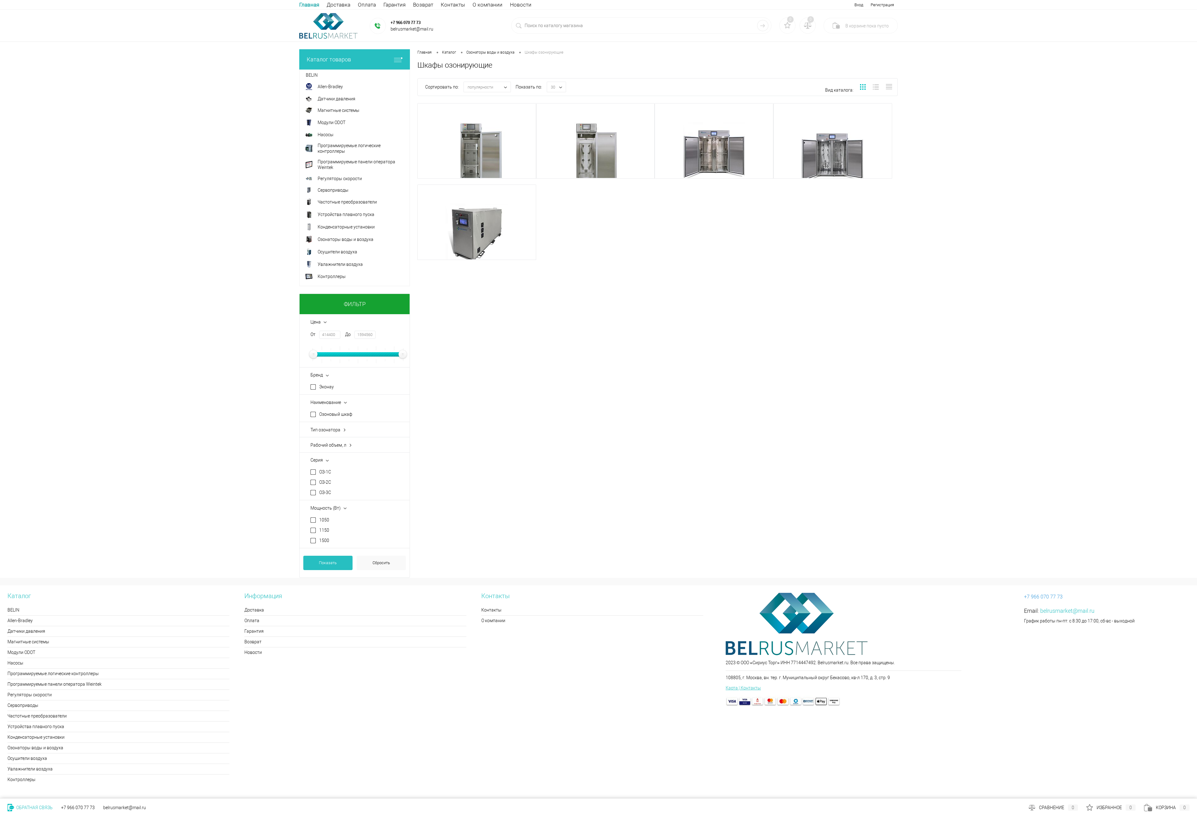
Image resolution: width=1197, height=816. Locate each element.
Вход (858, 4)
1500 (324, 540)
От (312, 334)
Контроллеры (21, 779)
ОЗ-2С (325, 482)
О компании (487, 5)
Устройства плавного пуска (35, 726)
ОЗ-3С (325, 492)
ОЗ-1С (325, 471)
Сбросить (381, 562)
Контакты (453, 5)
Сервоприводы (22, 705)
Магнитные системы (28, 641)
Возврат (423, 5)
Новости (520, 5)
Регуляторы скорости (29, 694)
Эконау (326, 386)
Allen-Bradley (20, 620)
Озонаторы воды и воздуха (35, 747)
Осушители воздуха (27, 758)
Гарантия (394, 5)
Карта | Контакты (743, 687)
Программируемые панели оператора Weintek (54, 684)
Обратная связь (34, 807)
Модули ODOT (21, 652)
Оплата (367, 5)
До (348, 334)
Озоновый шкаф (335, 414)
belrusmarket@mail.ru (1067, 610)
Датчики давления (26, 631)
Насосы (15, 662)
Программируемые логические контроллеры (53, 673)
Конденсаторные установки (36, 737)
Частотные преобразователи (37, 715)
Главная (309, 5)
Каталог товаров (329, 59)
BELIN (13, 609)
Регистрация (882, 4)
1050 (324, 519)
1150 (324, 530)
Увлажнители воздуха (30, 768)
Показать (328, 562)
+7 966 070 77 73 (406, 22)
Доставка (338, 5)
